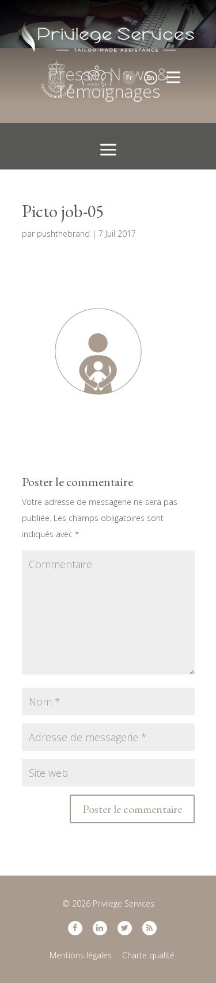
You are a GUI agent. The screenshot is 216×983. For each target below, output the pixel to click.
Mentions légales (81, 955)
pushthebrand (63, 233)
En (150, 77)
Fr (129, 77)
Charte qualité (148, 955)
